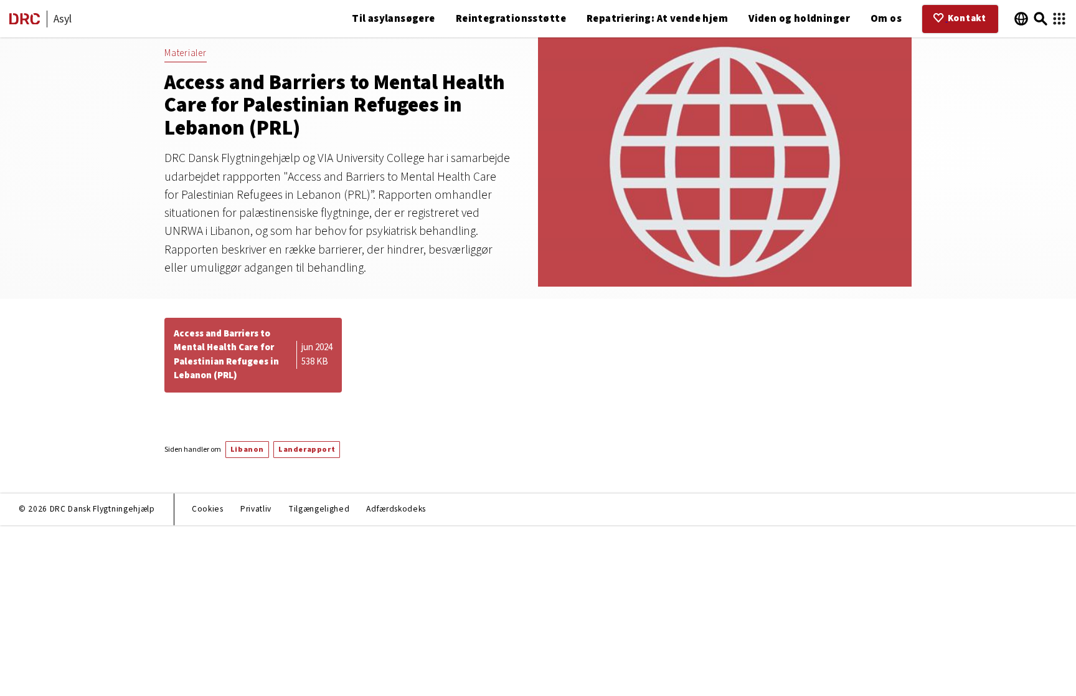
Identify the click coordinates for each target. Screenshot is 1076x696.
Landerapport (306, 449)
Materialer (185, 53)
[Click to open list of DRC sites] (1059, 19)
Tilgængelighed (318, 509)
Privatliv (255, 509)
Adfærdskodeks (396, 509)
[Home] (24, 21)
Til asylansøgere (393, 18)
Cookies (208, 509)
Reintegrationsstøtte (511, 18)
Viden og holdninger (799, 18)
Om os (886, 18)
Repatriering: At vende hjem (657, 18)
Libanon (247, 449)
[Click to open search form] (1040, 19)
